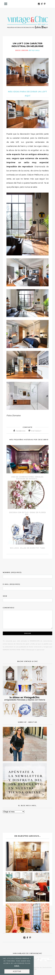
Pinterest (36, 431)
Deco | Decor (21, 50)
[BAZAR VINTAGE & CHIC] (25, 718)
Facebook (21, 431)
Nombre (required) (12, 572)
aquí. (17, 966)
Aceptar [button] (17, 971)
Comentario (8, 608)
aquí (27, 96)
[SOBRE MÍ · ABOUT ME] (25, 760)
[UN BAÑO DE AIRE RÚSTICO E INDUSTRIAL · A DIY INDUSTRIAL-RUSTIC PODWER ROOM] (27, 870)
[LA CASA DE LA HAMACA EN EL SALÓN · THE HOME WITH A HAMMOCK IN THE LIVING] (27, 901)
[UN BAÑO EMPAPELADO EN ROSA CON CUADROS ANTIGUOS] (27, 932)
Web (5, 596)
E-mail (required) (11, 584)
